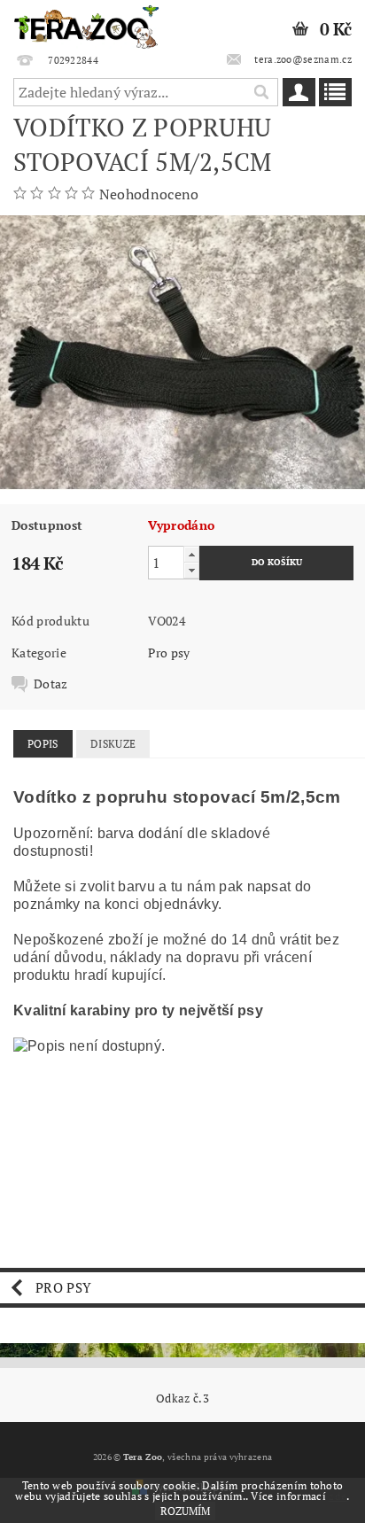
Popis (42, 743)
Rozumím (185, 1511)
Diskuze (113, 743)
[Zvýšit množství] (191, 554)
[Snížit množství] (191, 570)
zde (337, 1496)
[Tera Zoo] (86, 23)
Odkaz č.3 (182, 1398)
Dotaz (51, 684)
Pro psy (169, 652)
